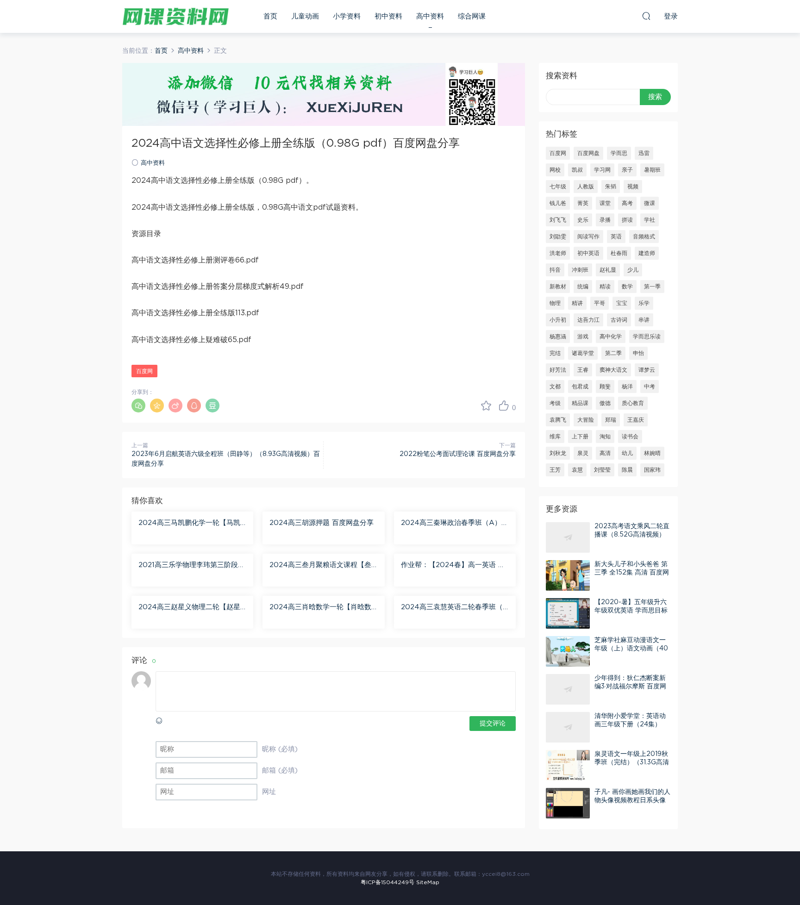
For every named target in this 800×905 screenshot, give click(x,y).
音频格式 (644, 236)
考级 (555, 403)
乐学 (644, 303)
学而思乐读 (647, 336)
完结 (555, 353)
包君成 (580, 386)
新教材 (558, 286)
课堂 (605, 203)
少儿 (632, 270)
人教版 (585, 186)
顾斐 (605, 386)
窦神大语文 (613, 370)
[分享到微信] (138, 405)
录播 (605, 220)
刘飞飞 (558, 220)
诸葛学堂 (583, 353)
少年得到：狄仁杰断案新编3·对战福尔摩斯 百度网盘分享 (630, 686)
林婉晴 (652, 453)
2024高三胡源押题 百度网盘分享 (321, 522)
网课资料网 (175, 16)
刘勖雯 (558, 236)
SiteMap (427, 882)
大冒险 (585, 420)
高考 (627, 203)
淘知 (605, 436)
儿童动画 (305, 16)
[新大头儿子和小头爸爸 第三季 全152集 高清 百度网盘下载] (568, 575)
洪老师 (558, 253)
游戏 (582, 336)
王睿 (582, 370)
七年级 (558, 186)
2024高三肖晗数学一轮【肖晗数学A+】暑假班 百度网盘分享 (320, 608)
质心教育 (633, 403)
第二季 (613, 353)
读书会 (630, 436)
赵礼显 (608, 270)
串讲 (644, 320)
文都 (555, 386)
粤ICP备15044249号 (387, 882)
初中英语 (588, 253)
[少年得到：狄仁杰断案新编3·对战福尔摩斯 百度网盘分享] (568, 689)
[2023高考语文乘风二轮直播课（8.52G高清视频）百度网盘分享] (568, 537)
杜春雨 (619, 253)
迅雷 (644, 153)
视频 (632, 186)
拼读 (627, 220)
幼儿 (627, 453)
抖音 (555, 270)
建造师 (646, 253)
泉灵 (582, 453)
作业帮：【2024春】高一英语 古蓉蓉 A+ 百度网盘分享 (453, 566)
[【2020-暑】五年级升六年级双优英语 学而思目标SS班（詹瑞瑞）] (568, 613)
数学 (627, 286)
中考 (649, 386)
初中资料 (388, 16)
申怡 (638, 353)
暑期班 (652, 170)
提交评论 (493, 723)
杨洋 (627, 386)
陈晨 (627, 470)
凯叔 (577, 170)
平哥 (599, 303)
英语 (616, 236)
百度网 (144, 371)
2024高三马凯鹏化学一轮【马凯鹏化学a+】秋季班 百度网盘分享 (189, 523)
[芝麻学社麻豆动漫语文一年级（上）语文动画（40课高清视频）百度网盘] (568, 651)
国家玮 (652, 470)
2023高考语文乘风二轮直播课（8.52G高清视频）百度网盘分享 (631, 534)
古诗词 (619, 320)
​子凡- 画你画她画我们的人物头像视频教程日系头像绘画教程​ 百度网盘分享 (632, 800)
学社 (649, 220)
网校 (555, 170)
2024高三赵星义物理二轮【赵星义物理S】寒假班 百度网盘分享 (189, 608)
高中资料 (430, 16)
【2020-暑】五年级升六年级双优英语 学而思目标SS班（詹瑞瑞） (631, 610)
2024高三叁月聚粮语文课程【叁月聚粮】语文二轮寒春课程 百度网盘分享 (322, 566)
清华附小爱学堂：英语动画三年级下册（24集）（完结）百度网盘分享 (630, 724)
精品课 (580, 403)
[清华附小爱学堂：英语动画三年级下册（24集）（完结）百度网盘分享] (568, 727)
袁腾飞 (558, 420)
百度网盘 (588, 153)
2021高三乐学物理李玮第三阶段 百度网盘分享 (188, 566)
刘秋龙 (558, 453)
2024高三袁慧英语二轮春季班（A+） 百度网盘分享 (454, 608)
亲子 (627, 170)
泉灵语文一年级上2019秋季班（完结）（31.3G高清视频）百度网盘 (631, 762)
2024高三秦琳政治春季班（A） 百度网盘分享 (451, 523)
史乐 (582, 220)
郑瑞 (610, 420)
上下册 (580, 436)
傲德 (605, 403)
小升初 (558, 320)
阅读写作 (588, 236)
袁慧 (577, 470)
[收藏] (486, 405)
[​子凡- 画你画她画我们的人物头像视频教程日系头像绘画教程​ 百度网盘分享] (568, 803)
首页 (270, 16)
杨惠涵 (558, 336)
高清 (605, 453)
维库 (555, 436)
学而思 (619, 153)
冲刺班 (580, 270)
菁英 (582, 203)
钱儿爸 (558, 203)
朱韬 (610, 186)
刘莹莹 (602, 470)
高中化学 (611, 336)
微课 (649, 203)
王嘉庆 (635, 420)
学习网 (602, 170)
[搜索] (646, 15)
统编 (582, 286)
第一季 (652, 286)
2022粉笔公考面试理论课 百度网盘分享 (458, 454)
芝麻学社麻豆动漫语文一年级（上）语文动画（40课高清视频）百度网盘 (631, 648)
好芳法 (558, 370)
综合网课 (472, 16)
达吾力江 (588, 320)
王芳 (555, 470)
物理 (555, 303)
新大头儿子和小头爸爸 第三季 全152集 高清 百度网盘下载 (631, 572)
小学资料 (347, 16)
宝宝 (621, 303)
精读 (605, 286)
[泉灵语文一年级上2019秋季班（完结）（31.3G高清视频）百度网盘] (568, 765)
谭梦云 (646, 370)
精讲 (577, 303)
